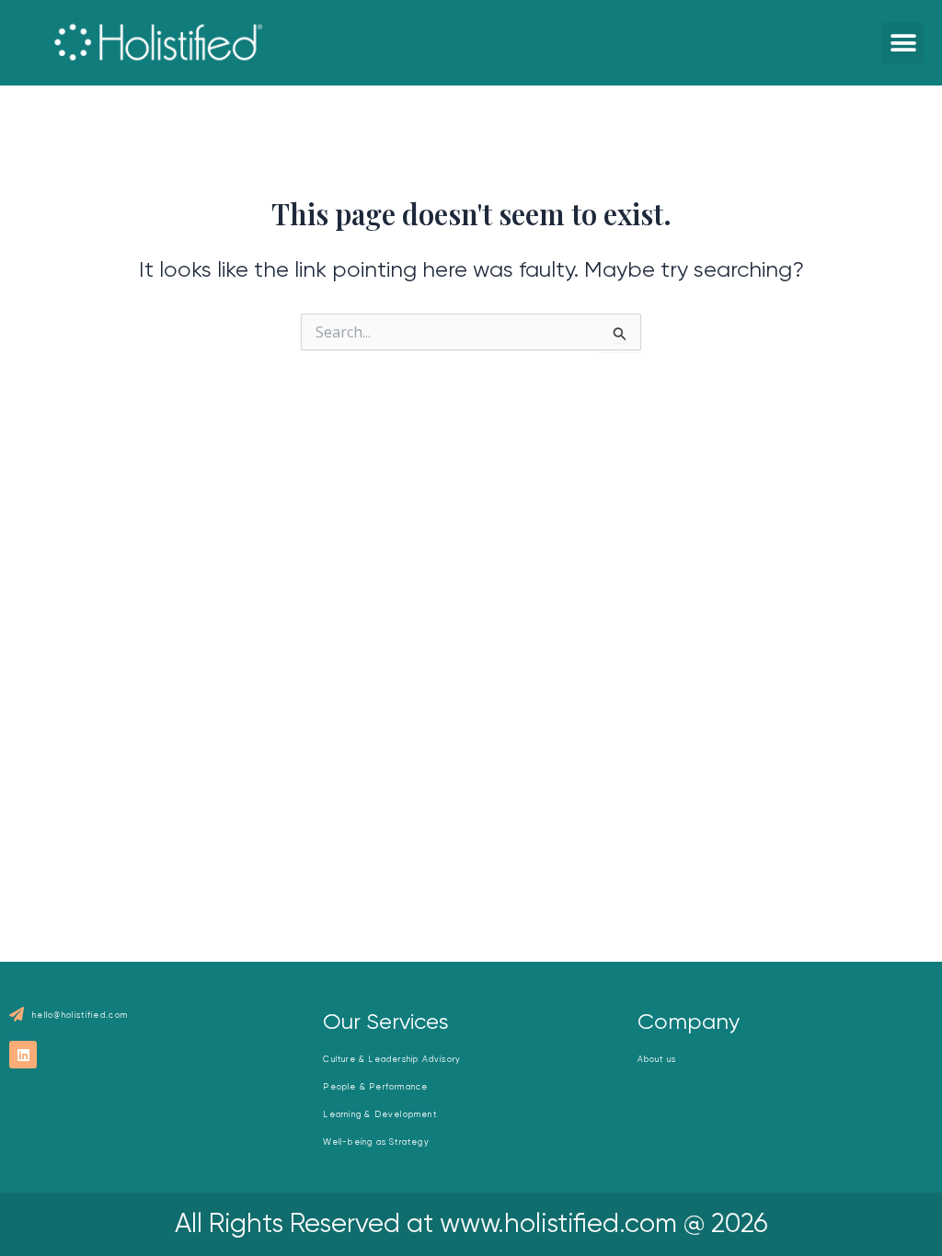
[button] (903, 42)
